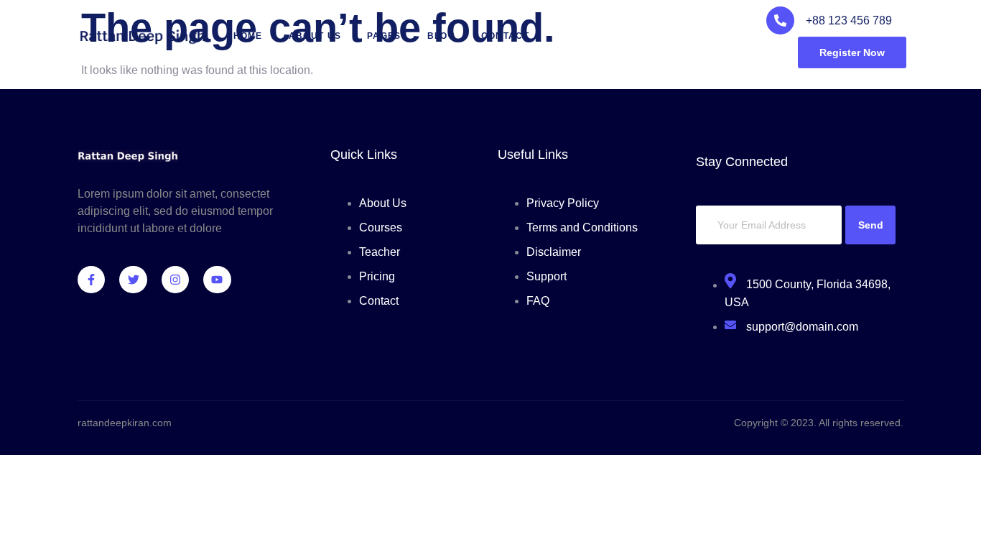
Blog (441, 36)
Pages (384, 36)
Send (870, 225)
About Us (315, 36)
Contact (505, 36)
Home (248, 36)
